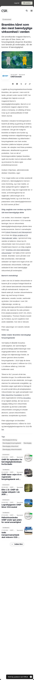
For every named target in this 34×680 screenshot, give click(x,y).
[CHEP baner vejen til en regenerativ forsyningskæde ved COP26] (17, 475)
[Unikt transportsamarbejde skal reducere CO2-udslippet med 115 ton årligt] (17, 533)
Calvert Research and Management (18, 232)
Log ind (16, 3)
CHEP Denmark (16, 76)
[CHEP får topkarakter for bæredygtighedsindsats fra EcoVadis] (17, 459)
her (7, 330)
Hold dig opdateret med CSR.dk (18, 677)
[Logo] (5, 10)
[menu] (31, 10)
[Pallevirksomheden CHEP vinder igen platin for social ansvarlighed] (17, 517)
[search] (27, 10)
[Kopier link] (30, 84)
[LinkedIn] (17, 84)
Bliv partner (27, 3)
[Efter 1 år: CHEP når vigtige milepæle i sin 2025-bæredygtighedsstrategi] (17, 490)
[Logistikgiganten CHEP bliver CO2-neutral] (17, 503)
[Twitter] (21, 84)
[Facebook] (13, 84)
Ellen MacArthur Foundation (12, 395)
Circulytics (27, 398)
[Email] (25, 84)
